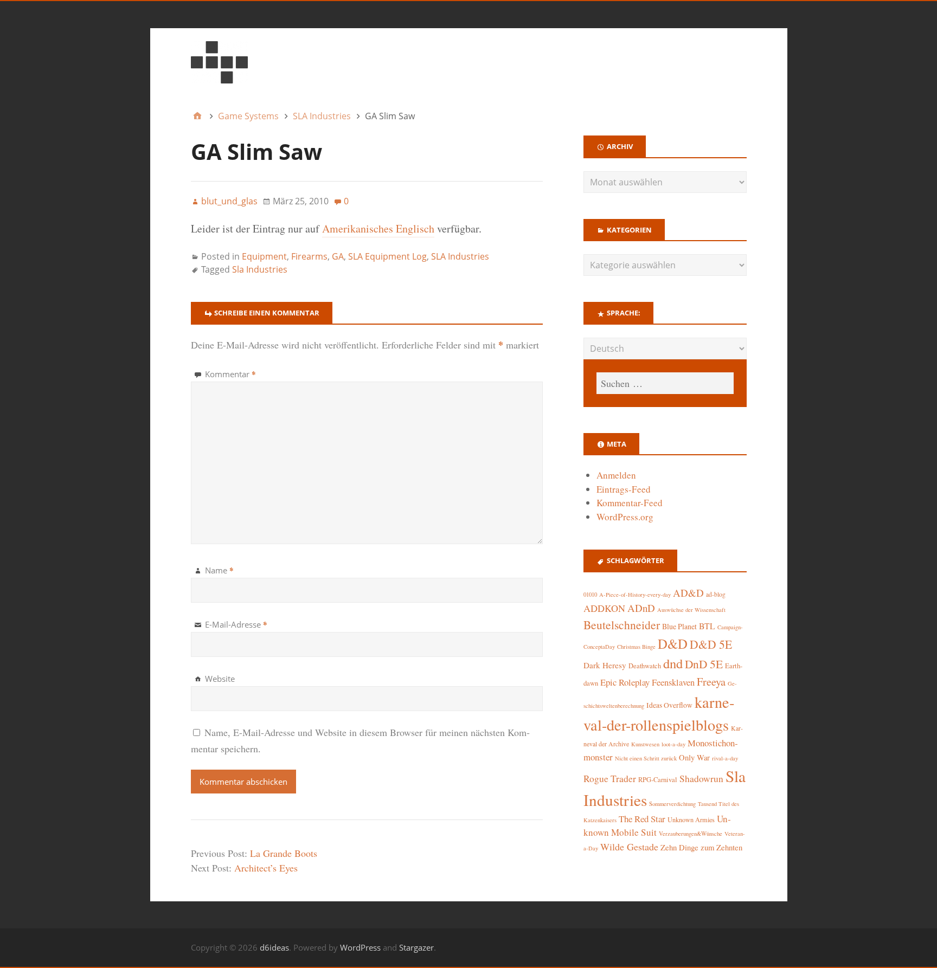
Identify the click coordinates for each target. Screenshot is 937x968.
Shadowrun (701, 778)
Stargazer (416, 947)
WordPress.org (624, 517)
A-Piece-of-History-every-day (635, 594)
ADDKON (604, 608)
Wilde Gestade (629, 846)
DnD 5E (704, 664)
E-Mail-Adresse (236, 624)
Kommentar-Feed (629, 502)
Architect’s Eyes (266, 867)
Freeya (711, 681)
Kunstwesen (645, 744)
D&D (673, 644)
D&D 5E (711, 644)
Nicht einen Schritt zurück (646, 758)
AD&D (688, 592)
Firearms (309, 256)
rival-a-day (725, 758)
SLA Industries (460, 256)
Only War (694, 757)
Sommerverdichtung (672, 804)
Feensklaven (673, 682)
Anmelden (616, 475)
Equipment (264, 256)
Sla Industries (259, 269)
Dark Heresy (604, 665)
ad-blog (716, 594)
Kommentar (230, 374)
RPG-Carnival (657, 779)
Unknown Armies (691, 819)
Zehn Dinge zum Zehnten (701, 847)
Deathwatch (644, 665)
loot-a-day (673, 744)
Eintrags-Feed (623, 489)
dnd (673, 663)
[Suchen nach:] (664, 383)
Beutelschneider (621, 625)
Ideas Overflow (669, 705)
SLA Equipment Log (387, 256)
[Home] (197, 115)
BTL (707, 625)
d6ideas (274, 947)
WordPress (360, 947)
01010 (590, 594)
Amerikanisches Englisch (378, 228)
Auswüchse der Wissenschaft (691, 610)
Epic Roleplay (625, 682)
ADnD (641, 608)
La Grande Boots (283, 853)
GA (338, 256)
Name (219, 570)
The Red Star (642, 818)
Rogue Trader (609, 778)
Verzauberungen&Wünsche (690, 833)
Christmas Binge (636, 646)
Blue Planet (679, 626)
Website (220, 678)
